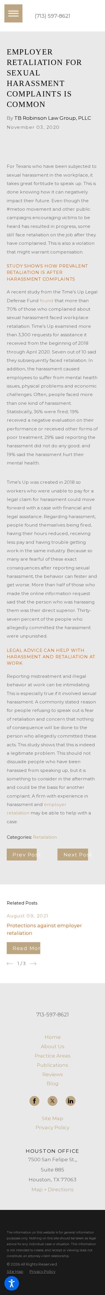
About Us (52, 1046)
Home (53, 1037)
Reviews (52, 1074)
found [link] (46, 300)
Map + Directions (53, 1189)
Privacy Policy (52, 1127)
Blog (53, 1083)
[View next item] (33, 963)
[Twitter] (52, 1101)
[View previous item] (10, 963)
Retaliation (45, 837)
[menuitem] (53, 1037)
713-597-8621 (52, 1014)
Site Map (52, 1118)
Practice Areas (53, 1056)
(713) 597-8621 (52, 16)
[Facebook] (34, 1101)
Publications (52, 1065)
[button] (11, 1283)
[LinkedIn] (71, 1101)
